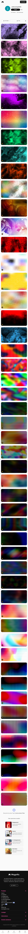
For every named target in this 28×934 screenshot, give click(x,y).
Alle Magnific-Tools (5, 909)
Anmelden (23, 2)
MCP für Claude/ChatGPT (7, 902)
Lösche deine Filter (20, 813)
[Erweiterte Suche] (25, 21)
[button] (14, 885)
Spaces (2, 893)
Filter (19, 20)
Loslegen (3, 912)
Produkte (3, 891)
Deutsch (14, 885)
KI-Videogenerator (5, 897)
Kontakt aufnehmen (6, 919)
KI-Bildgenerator (4, 896)
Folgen (15, 9)
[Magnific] (3, 2)
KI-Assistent (3, 894)
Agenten (4, 904)
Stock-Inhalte (4, 901)
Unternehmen (4, 916)
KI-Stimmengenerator (5, 899)
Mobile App (3, 907)
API (2, 905)
